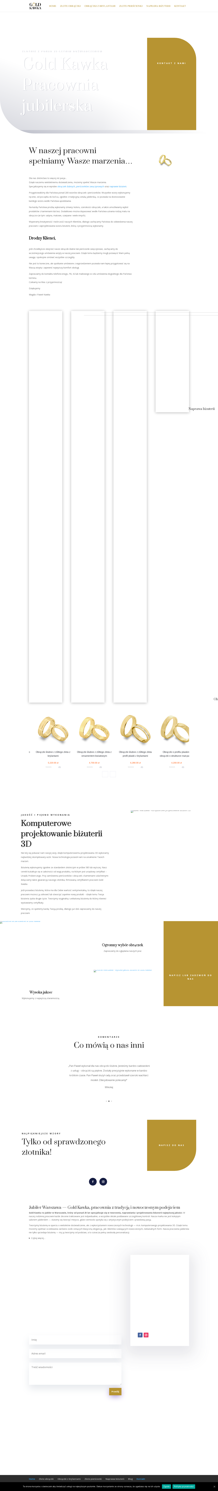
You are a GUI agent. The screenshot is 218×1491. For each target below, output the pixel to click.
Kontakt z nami (171, 63)
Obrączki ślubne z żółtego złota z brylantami (47, 754)
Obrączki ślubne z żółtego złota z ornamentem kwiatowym (88, 754)
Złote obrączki (70, 6)
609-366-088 (149, 1283)
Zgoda (166, 1486)
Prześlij (115, 1392)
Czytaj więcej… (38, 1238)
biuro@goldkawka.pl (149, 1296)
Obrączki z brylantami (100, 6)
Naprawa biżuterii (158, 6)
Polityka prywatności (184, 1486)
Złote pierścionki (131, 6)
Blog (130, 1479)
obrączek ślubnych (66, 186)
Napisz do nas (172, 1145)
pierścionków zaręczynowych (90, 186)
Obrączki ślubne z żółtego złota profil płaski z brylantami (129, 754)
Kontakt (180, 6)
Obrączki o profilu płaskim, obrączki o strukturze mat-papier (170, 754)
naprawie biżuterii (117, 186)
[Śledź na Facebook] (93, 1182)
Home (52, 6)
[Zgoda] (214, 1486)
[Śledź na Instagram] (103, 1182)
